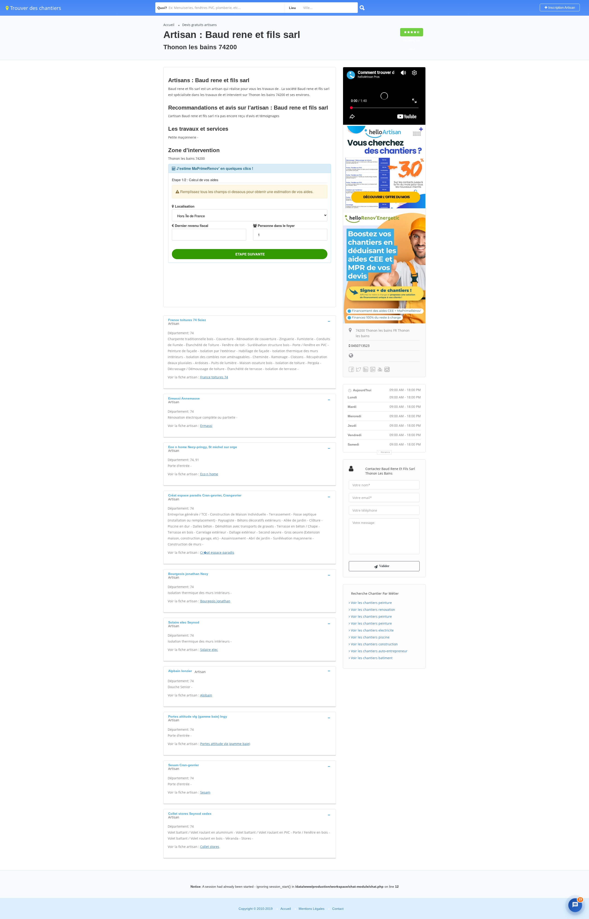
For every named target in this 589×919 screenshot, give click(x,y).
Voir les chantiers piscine (370, 637)
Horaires (385, 452)
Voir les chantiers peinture (371, 602)
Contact (338, 908)
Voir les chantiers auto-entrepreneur (378, 651)
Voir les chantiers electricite (372, 630)
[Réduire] (564, 833)
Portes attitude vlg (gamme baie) (225, 744)
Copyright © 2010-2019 (256, 908)
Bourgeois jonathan (215, 601)
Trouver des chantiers (35, 7)
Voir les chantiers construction (374, 644)
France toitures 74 (214, 377)
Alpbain (206, 695)
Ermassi (206, 425)
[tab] (249, 321)
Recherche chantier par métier (375, 593)
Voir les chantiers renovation (372, 609)
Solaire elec (209, 649)
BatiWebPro (546, 890)
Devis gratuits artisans (199, 25)
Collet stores (209, 846)
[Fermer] (573, 833)
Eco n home (209, 474)
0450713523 (360, 345)
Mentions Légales (311, 908)
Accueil (168, 25)
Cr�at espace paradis (217, 552)
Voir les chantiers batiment (371, 658)
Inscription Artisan (561, 7)
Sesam (205, 792)
